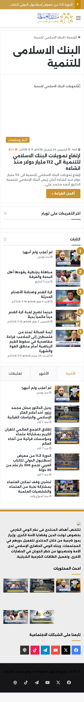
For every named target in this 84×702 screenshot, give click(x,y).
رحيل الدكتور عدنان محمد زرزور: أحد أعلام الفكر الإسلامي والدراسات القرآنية (29, 412)
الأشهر (44, 373)
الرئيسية (72, 37)
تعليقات (15, 373)
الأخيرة (70, 373)
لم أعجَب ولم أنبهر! (37, 252)
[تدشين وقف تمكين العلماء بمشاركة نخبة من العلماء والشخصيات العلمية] (67, 488)
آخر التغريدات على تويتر (60, 213)
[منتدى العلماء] (55, 18)
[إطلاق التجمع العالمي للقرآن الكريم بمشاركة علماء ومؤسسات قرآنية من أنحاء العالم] (67, 435)
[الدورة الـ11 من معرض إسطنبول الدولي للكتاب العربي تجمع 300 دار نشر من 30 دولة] (67, 461)
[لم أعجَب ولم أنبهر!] (68, 258)
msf (74, 149)
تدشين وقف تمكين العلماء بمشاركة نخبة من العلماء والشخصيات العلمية (29, 486)
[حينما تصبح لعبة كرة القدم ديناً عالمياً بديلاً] (68, 318)
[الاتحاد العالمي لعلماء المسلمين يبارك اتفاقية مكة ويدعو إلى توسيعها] (68, 617)
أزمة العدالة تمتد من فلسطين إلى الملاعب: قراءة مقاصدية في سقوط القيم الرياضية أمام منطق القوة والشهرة (29, 341)
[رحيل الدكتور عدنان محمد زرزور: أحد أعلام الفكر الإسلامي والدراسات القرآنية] (67, 414)
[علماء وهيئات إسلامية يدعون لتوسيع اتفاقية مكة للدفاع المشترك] (15, 601)
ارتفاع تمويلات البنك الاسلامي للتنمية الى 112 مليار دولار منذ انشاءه (46, 162)
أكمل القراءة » (63, 193)
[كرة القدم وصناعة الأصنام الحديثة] (68, 298)
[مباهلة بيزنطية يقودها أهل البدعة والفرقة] (68, 278)
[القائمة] (78, 20)
